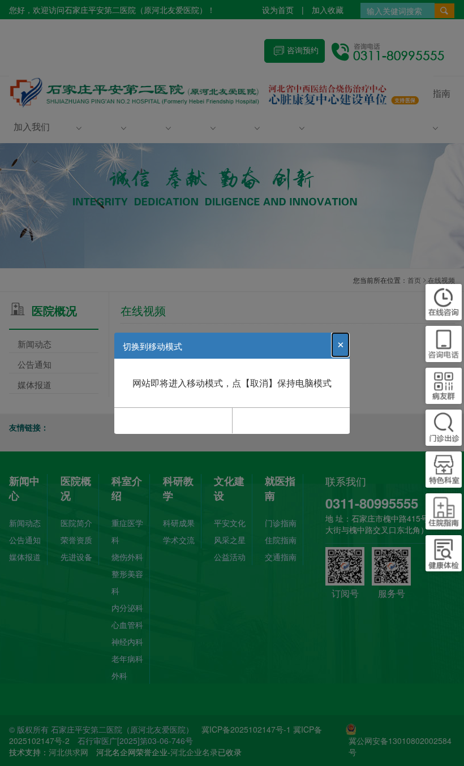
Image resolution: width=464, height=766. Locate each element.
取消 (291, 420)
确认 (173, 420)
